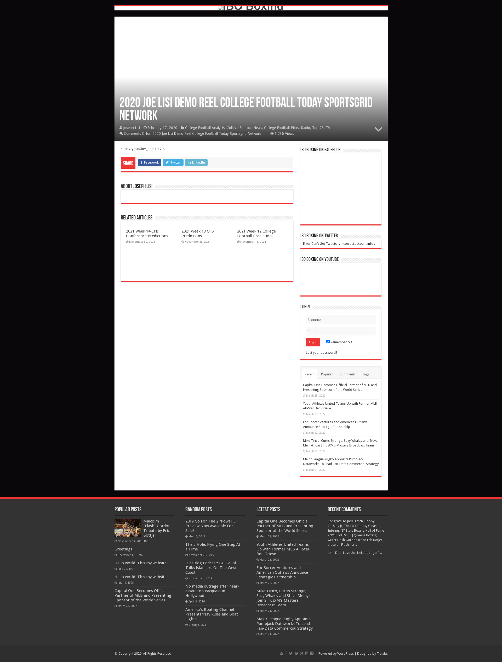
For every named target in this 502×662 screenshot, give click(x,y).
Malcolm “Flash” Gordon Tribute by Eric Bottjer (156, 528)
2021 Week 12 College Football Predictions (256, 233)
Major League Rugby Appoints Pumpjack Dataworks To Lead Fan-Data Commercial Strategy (284, 624)
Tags (365, 374)
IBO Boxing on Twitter (319, 236)
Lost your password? (321, 353)
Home (123, 93)
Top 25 (318, 128)
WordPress (345, 653)
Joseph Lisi (131, 128)
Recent (310, 374)
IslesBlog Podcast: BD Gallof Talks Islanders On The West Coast (211, 568)
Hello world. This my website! (141, 563)
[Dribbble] (301, 653)
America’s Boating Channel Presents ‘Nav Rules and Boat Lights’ (211, 614)
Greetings (123, 549)
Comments (347, 374)
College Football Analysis (151, 93)
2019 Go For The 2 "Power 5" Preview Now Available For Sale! (211, 526)
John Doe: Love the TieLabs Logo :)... (355, 553)
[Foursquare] (306, 653)
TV (328, 128)
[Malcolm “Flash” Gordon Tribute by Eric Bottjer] (128, 528)
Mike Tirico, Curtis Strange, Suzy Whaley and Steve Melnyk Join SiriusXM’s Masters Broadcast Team (283, 598)
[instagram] (311, 653)
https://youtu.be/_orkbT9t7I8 (142, 149)
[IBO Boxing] (251, 8)
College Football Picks (281, 128)
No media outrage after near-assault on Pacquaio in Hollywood (212, 591)
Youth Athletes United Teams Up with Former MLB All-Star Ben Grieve (283, 549)
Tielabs (382, 653)
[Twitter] (291, 653)
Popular (327, 374)
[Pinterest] (296, 653)
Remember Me (341, 342)
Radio (305, 128)
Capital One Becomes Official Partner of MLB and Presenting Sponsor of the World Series (143, 595)
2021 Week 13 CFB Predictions (197, 233)
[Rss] (281, 653)
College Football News (244, 128)
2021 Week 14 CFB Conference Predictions (147, 233)
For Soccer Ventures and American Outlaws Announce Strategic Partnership (282, 572)
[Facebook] (286, 653)
